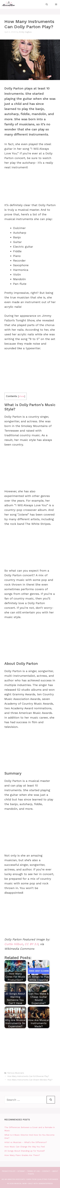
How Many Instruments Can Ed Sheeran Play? (28, 1076)
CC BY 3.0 (31, 944)
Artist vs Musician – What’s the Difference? (25, 1142)
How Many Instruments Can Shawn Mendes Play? (29, 1080)
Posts (31, 1174)
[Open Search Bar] (46, 4)
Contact (46, 1171)
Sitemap (21, 1171)
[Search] (51, 1099)
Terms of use (33, 1171)
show (21, 396)
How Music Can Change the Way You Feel (24, 1146)
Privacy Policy (8, 1171)
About (55, 1171)
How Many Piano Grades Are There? (22, 1155)
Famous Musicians (15, 1073)
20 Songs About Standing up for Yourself (24, 1151)
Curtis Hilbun (13, 944)
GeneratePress (45, 1183)
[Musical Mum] (8, 4)
